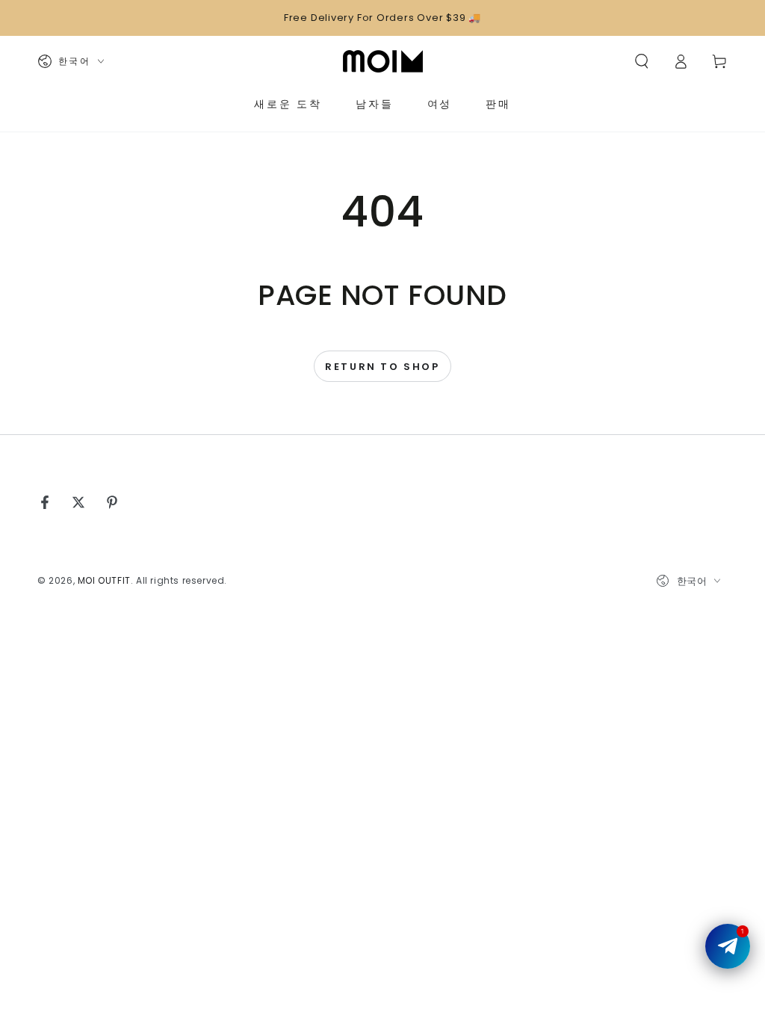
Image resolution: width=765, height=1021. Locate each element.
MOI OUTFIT (104, 580)
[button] (641, 61)
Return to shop (382, 367)
